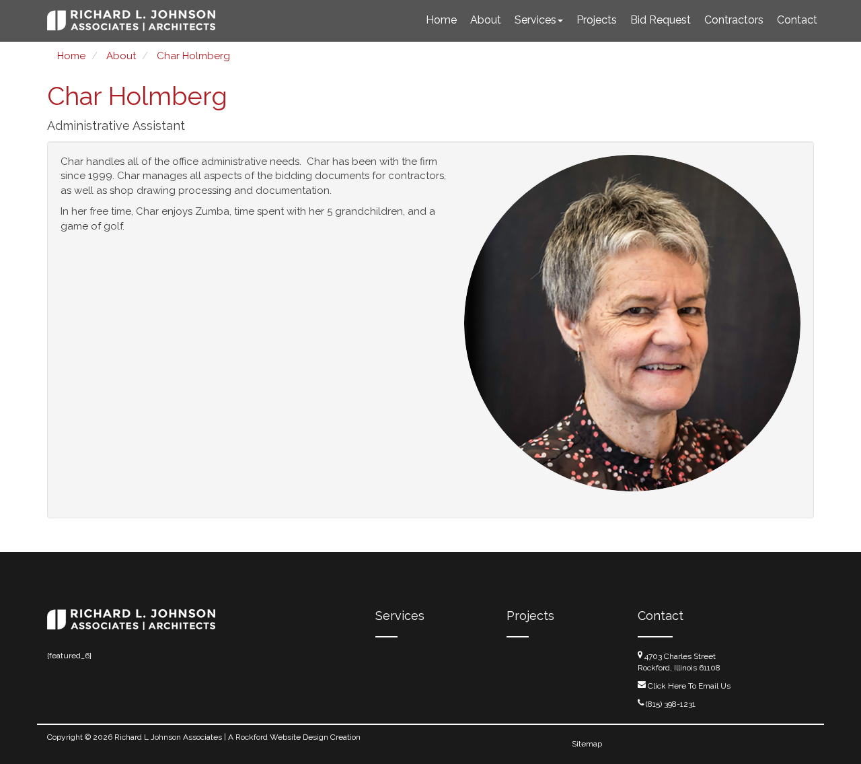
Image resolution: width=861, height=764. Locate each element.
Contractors (733, 19)
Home (441, 19)
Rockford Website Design (281, 737)
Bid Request (660, 19)
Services (535, 19)
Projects (596, 19)
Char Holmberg (193, 56)
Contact (797, 19)
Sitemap (587, 744)
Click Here (667, 686)
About (485, 19)
